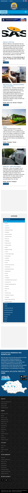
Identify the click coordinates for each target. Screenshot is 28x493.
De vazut (2, 431)
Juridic (6, 251)
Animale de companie (9, 295)
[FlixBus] (14, 117)
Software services (4, 449)
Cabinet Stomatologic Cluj (6, 401)
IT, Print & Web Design (9, 253)
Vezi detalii (6, 62)
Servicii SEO (3, 445)
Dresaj (6, 273)
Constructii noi (8, 282)
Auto (6, 290)
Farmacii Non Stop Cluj (9, 264)
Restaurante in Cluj (4, 421)
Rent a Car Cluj (4, 461)
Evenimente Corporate (9, 269)
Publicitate (7, 240)
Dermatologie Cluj (4, 407)
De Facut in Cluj (4, 417)
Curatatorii (7, 277)
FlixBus (5, 127)
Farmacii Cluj (7, 266)
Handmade (7, 260)
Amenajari (7, 297)
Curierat (6, 275)
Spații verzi (7, 227)
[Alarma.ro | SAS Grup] (14, 33)
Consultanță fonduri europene (11, 279)
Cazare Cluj (3, 427)
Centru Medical (4, 403)
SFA (2, 451)
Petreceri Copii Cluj (4, 439)
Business (7, 286)
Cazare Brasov (4, 465)
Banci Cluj (7, 288)
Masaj (6, 247)
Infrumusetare (8, 256)
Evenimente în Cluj (4, 419)
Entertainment (7, 271)
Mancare (5, 303)
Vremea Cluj (3, 437)
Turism (6, 223)
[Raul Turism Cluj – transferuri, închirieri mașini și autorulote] (14, 75)
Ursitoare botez (7, 219)
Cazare (5, 321)
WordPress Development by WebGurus (19, 490)
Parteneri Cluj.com (4, 433)
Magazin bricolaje (8, 249)
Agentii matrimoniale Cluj (10, 299)
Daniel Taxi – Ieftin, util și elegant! (12, 166)
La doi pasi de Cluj (4, 413)
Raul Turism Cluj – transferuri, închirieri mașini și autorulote (13, 85)
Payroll (2, 447)
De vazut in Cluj (7, 314)
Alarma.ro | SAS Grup (8, 42)
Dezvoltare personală (8, 312)
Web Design (3, 463)
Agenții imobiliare (8, 301)
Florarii (6, 262)
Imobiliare (7, 258)
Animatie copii (8, 292)
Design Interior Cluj (4, 473)
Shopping (7, 232)
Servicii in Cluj (3, 423)
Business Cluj (3, 429)
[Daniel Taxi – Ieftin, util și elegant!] (14, 157)
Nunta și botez (8, 243)
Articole (2, 415)
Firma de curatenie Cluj (5, 459)
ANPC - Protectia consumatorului (15, 491)
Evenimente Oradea (5, 469)
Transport (7, 225)
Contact (11, 1)
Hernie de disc (4, 405)
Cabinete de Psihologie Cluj (10, 284)
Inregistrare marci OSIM (5, 471)
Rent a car (7, 238)
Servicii (8, 14)
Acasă (2, 14)
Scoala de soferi (8, 236)
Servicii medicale (8, 234)
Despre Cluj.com (4, 1)
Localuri (5, 305)
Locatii (5, 14)
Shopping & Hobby (9, 230)
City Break (3, 457)
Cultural (5, 318)
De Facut (6, 316)
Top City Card (3, 467)
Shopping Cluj (4, 425)
